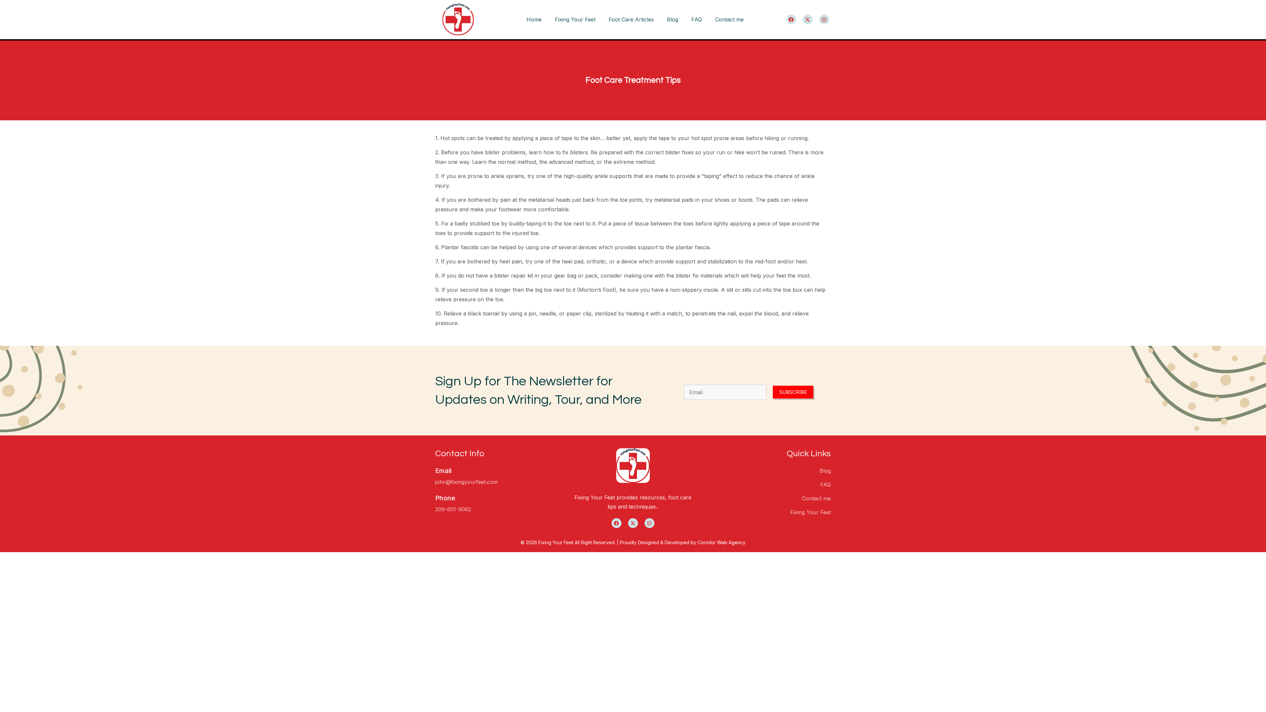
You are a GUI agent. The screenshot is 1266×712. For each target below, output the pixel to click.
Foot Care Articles (631, 19)
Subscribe (793, 392)
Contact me (729, 19)
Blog (672, 19)
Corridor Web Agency (721, 542)
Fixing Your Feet (575, 19)
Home (534, 19)
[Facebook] (791, 19)
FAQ (696, 19)
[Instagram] (824, 19)
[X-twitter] (808, 19)
